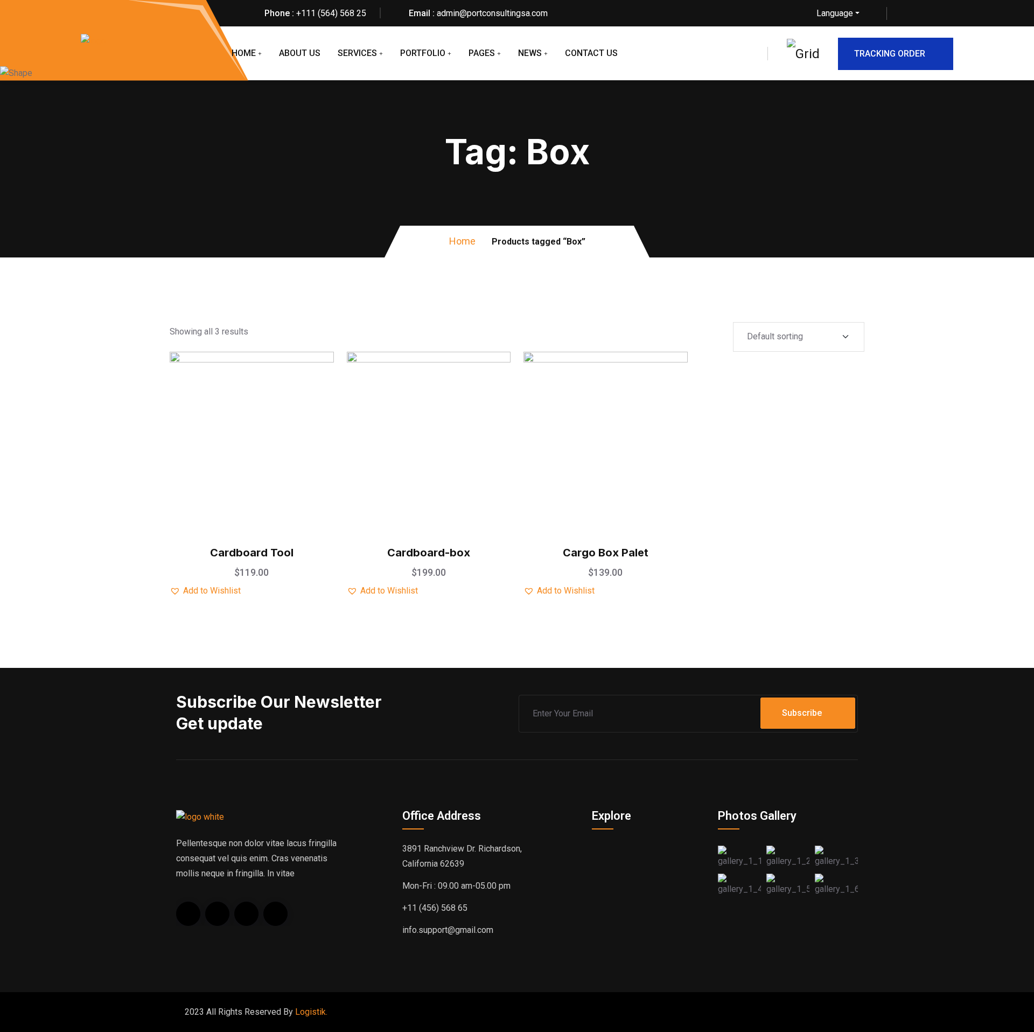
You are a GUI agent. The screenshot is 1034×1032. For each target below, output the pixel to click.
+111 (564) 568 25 (331, 13)
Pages (482, 53)
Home (244, 53)
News (530, 53)
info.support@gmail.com (447, 930)
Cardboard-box (428, 552)
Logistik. (311, 1012)
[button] (278, 403)
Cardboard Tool (252, 552)
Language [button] (834, 13)
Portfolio (422, 53)
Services (357, 53)
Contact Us (591, 53)
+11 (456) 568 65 (434, 908)
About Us (299, 53)
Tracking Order (889, 53)
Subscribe (802, 713)
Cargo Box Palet (605, 552)
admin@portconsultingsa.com (492, 13)
